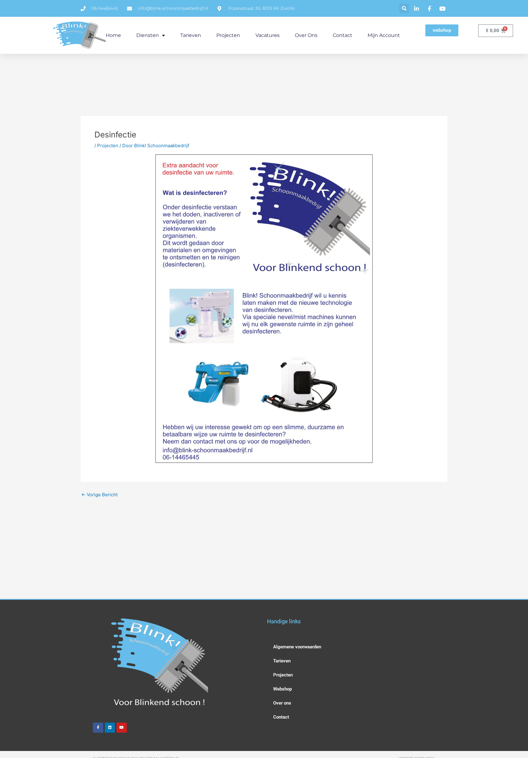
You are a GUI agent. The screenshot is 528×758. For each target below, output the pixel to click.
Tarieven (190, 35)
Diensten (147, 35)
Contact (342, 35)
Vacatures (267, 35)
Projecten (228, 35)
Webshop (282, 689)
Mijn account (384, 35)
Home (113, 35)
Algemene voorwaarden (297, 647)
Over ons (306, 35)
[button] (404, 8)
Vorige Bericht (99, 494)
